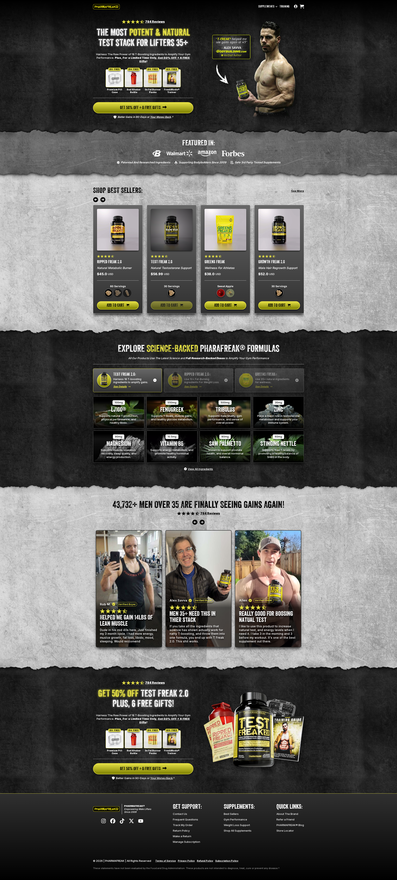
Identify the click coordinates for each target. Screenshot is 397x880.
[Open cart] (302, 6)
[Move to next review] (102, 200)
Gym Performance (235, 819)
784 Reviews (155, 21)
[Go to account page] (296, 6)
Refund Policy (205, 860)
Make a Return (182, 836)
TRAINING (284, 6)
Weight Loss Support (237, 825)
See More (297, 190)
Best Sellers (231, 813)
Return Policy (181, 830)
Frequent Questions (185, 819)
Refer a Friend (285, 819)
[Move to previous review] (95, 200)
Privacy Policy (186, 860)
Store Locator (285, 830)
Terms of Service (165, 860)
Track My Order (183, 825)
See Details (120, 386)
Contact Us (180, 813)
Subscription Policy (226, 860)
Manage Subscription (186, 841)
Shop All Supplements (237, 830)
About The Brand (287, 813)
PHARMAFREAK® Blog (290, 825)
